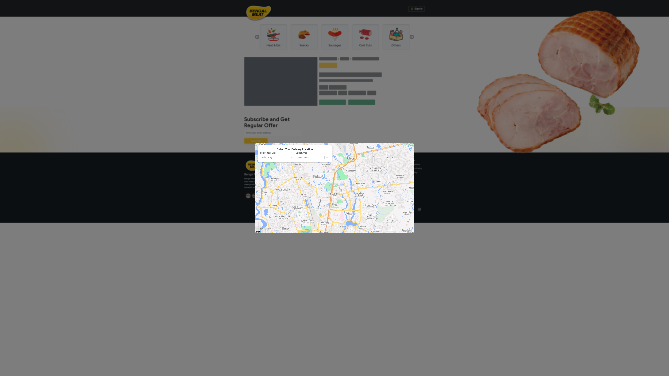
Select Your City (268, 153)
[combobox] (297, 157)
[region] (334, 188)
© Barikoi (410, 232)
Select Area (301, 153)
